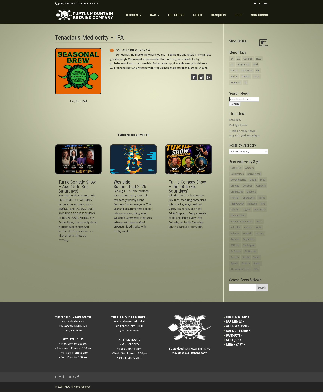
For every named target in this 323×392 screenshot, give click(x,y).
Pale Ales (235, 227)
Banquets (218, 15)
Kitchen (131, 15)
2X (232, 58)
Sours (256, 257)
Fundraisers (248, 197)
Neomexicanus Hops (242, 221)
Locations (176, 15)
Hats (258, 58)
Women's (236, 82)
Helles (262, 197)
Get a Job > (233, 340)
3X (238, 58)
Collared (248, 58)
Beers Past (81, 101)
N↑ (70, 376)
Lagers (246, 209)
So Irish (235, 257)
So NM (245, 257)
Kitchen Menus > (238, 317)
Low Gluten (260, 209)
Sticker (234, 76)
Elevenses (235, 119)
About (197, 15)
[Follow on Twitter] (201, 77)
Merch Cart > (235, 344)
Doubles (251, 191)
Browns (235, 185)
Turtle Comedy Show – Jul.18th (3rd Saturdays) (187, 186)
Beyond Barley (238, 179)
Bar (153, 15)
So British (236, 251)
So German (251, 251)
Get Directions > (237, 326)
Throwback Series (240, 269)
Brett (262, 179)
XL (245, 82)
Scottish (247, 233)
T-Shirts (246, 76)
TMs (256, 269)
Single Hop (249, 239)
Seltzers (259, 233)
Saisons (235, 233)
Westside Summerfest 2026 (130, 184)
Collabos (248, 185)
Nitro (259, 221)
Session (235, 239)
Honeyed (252, 203)
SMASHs (235, 245)
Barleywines (237, 174)
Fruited (234, 197)
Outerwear (246, 70)
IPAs (263, 203)
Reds (258, 227)
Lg (232, 64)
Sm (257, 70)
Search (235, 104)
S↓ (56, 376)
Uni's (256, 76)
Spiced (234, 263)
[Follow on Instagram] (209, 77)
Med (255, 64)
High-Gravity (237, 203)
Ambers (249, 168)
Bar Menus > (235, 321)
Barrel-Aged (254, 174)
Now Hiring (259, 15)
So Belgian (249, 245)
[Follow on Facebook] (194, 77)
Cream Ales (237, 191)
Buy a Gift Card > (238, 331)
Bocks (253, 179)
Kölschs (235, 209)
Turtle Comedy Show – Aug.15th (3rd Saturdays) (77, 186)
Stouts (256, 263)
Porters (248, 227)
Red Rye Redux (238, 125)
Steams (246, 263)
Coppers (261, 185)
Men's (234, 70)
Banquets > (234, 335)
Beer (72, 101)
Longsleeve (243, 64)
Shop (238, 15)
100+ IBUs (236, 168)
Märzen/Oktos (238, 215)
